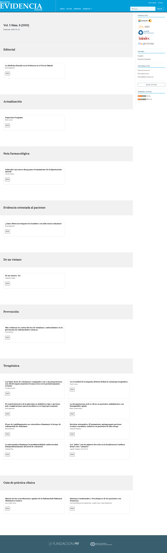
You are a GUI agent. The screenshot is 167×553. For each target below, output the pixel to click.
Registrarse (152, 3)
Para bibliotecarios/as (145, 77)
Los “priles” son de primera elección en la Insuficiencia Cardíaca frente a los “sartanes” (97, 445)
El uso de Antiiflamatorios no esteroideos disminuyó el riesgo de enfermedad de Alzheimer (33, 425)
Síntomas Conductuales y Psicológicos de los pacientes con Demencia (95, 499)
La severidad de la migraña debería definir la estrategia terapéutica (99, 382)
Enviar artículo (151, 85)
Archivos (77, 9)
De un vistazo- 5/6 (12, 276)
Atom (148, 96)
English (140, 56)
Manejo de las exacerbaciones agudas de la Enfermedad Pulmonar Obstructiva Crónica (33, 499)
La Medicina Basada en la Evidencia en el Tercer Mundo (29, 65)
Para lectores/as (144, 70)
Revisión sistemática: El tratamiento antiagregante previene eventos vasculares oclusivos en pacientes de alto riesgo (96, 425)
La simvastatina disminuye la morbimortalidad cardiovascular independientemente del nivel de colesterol (31, 445)
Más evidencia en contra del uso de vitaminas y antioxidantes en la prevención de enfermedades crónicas (34, 329)
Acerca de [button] (87, 9)
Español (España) (144, 59)
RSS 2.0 (149, 99)
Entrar (160, 3)
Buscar (159, 9)
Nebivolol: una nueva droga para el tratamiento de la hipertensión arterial (33, 170)
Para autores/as (143, 73)
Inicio (62, 9)
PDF (7, 73)
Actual (69, 9)
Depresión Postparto (14, 117)
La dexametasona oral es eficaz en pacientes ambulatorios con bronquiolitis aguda (97, 405)
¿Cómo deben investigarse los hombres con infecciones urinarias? (33, 224)
